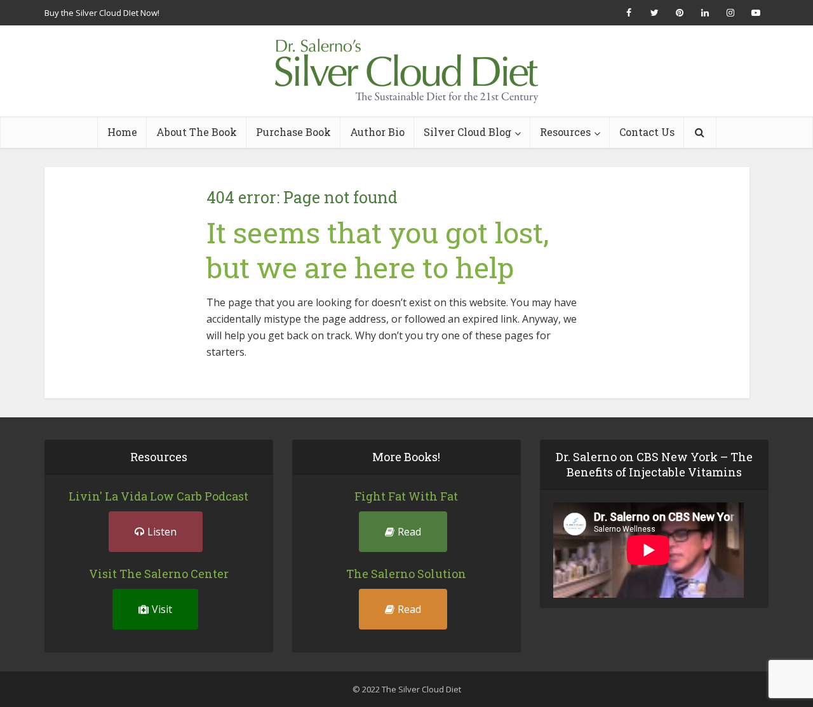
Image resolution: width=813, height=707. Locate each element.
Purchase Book (293, 131)
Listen (162, 532)
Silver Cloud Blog (467, 131)
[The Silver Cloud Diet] (406, 71)
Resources (565, 131)
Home (122, 131)
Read (409, 532)
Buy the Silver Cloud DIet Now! (101, 12)
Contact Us (647, 131)
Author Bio (377, 131)
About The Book (196, 131)
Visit (162, 609)
